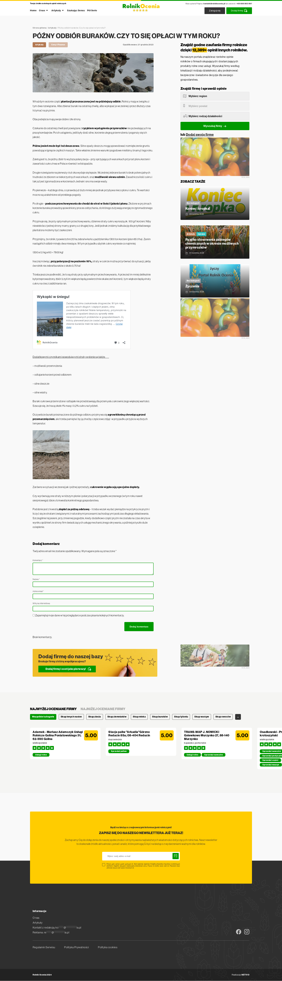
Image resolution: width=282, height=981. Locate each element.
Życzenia (192, 286)
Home (33, 10)
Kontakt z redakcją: (57, 927)
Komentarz (38, 560)
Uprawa (201, 234)
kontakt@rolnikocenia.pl (214, 4)
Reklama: (51, 932)
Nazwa (36, 579)
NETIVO (245, 975)
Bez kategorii (193, 203)
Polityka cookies (107, 947)
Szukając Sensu (76, 10)
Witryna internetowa (41, 603)
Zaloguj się (214, 10)
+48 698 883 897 (244, 4)
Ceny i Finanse (58, 45)
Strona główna (40, 28)
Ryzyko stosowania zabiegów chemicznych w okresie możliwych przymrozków (212, 243)
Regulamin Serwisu (44, 947)
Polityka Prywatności (76, 947)
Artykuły (56, 10)
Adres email (38, 591)
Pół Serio (92, 10)
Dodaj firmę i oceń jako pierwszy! (66, 668)
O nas (42, 10)
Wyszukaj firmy (212, 126)
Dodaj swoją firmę (200, 135)
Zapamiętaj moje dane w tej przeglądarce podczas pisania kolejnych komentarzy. (80, 615)
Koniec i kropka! (197, 209)
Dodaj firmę (237, 10)
